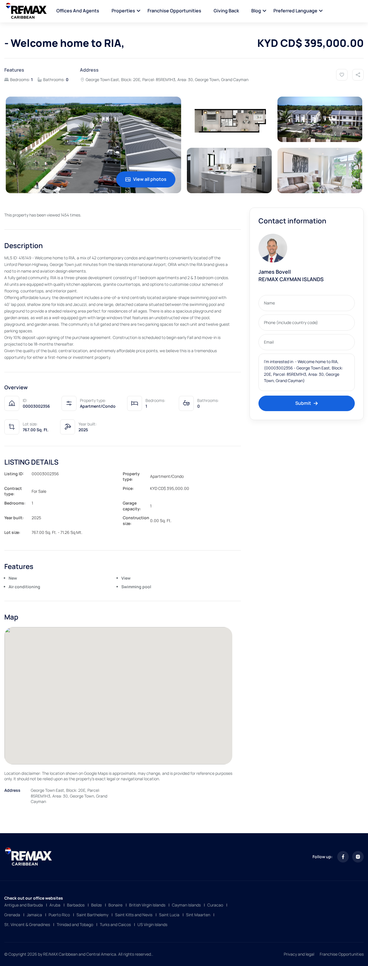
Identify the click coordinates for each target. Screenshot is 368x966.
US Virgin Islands (152, 924)
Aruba (54, 905)
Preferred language (295, 10)
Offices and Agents (77, 10)
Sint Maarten (198, 914)
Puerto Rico (59, 914)
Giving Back (226, 10)
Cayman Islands (186, 905)
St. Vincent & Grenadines (27, 924)
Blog (256, 10)
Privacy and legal (299, 954)
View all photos (149, 179)
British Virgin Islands (147, 905)
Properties (123, 10)
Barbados (76, 905)
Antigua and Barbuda (23, 905)
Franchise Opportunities (174, 10)
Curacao (215, 905)
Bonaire (115, 905)
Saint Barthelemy (92, 914)
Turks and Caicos (115, 924)
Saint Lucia (169, 914)
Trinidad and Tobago (75, 924)
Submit (303, 403)
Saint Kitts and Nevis (133, 914)
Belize (96, 905)
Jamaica (34, 914)
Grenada (12, 914)
